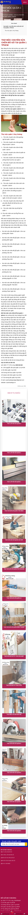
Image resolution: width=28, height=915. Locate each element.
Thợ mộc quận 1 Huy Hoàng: (12, 30)
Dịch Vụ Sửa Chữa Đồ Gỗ (6, 851)
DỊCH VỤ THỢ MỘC (5, 863)
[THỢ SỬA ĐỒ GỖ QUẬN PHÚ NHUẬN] (14, 556)
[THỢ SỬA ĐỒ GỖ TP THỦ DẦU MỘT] (14, 643)
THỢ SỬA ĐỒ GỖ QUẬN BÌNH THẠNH (14, 627)
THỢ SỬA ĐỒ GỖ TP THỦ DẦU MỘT (14, 656)
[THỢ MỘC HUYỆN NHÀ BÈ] (14, 701)
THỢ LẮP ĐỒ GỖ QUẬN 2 (14, 452)
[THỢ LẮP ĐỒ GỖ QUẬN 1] (14, 469)
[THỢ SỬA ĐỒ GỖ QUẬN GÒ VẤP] (14, 527)
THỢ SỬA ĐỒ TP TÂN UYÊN (14, 685)
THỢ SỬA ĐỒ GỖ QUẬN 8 (14, 772)
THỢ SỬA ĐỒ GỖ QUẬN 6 (14, 830)
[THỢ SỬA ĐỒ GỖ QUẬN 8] (14, 759)
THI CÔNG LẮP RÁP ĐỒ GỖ (7, 854)
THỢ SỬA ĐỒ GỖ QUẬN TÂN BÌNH (14, 510)
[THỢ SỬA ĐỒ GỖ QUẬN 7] (14, 789)
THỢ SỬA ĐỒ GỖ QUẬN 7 (14, 801)
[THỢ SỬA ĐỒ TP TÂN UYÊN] (14, 672)
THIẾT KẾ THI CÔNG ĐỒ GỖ (7, 857)
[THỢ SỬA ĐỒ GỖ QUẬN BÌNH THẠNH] (14, 614)
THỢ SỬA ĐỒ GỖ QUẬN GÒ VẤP (14, 540)
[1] (5, 3)
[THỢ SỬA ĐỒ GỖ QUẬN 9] (14, 730)
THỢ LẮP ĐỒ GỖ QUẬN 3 (14, 423)
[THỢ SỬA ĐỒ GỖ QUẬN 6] (14, 818)
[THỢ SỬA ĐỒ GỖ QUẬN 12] (14, 585)
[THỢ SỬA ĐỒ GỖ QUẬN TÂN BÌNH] (14, 498)
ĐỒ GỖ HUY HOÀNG (6, 849)
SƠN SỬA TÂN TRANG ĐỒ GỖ (8, 860)
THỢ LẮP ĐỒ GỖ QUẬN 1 (14, 481)
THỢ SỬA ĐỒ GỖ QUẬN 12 (14, 598)
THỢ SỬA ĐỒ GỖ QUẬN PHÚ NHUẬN (14, 569)
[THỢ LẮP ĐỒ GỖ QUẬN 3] (14, 411)
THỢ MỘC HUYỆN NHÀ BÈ (14, 714)
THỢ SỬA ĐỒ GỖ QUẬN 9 (14, 743)
